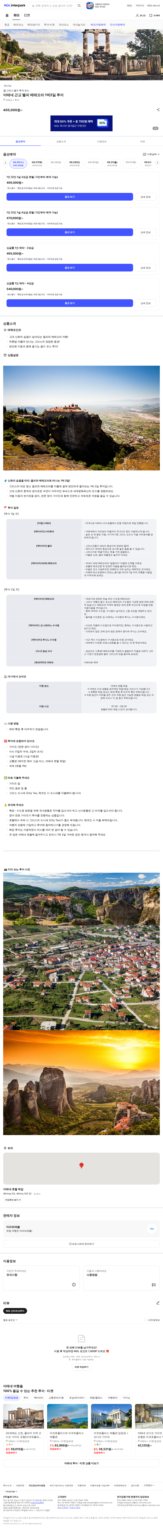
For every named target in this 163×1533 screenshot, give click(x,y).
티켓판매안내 (120, 1485)
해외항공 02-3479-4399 (68, 1505)
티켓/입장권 (11, 1397)
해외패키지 (33, 24)
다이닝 (126, 1397)
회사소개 (7, 1485)
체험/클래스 (96, 1397)
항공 (7, 24)
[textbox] (81, 341)
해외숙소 (18, 24)
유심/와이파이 (76, 1397)
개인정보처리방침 (37, 1485)
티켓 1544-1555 (81, 1500)
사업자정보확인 (37, 1502)
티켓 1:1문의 (75, 1507)
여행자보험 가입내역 (100, 1485)
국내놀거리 (79, 24)
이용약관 (20, 1485)
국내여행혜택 (117, 24)
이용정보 (102, 141)
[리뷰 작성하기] (158, 1303)
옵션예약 (20, 141)
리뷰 (142, 141)
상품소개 (61, 141)
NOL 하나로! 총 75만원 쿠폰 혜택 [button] (51, 5)
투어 (26, 1397)
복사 (38, 1194)
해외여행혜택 (98, 24)
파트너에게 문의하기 (83, 1243)
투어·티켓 (49, 24)
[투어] (16, 15)
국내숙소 (64, 24)
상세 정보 (146, 196)
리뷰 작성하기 (82, 1366)
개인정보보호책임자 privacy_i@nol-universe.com (138, 1505)
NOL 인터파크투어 (15, 1310)
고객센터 (148, 1485)
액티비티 (38, 1397)
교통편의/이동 (56, 1397)
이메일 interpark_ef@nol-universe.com (134, 1502)
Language (10, 1491)
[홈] (7, 15)
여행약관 (82, 1485)
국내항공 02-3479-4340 (92, 1505)
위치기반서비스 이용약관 (61, 1485)
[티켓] (27, 15)
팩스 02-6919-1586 (66, 1502)
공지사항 (135, 1485)
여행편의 (112, 1397)
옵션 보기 (70, 196)
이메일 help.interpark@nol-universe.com (94, 1502)
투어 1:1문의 (62, 1507)
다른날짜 (152, 154)
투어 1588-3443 (64, 1500)
